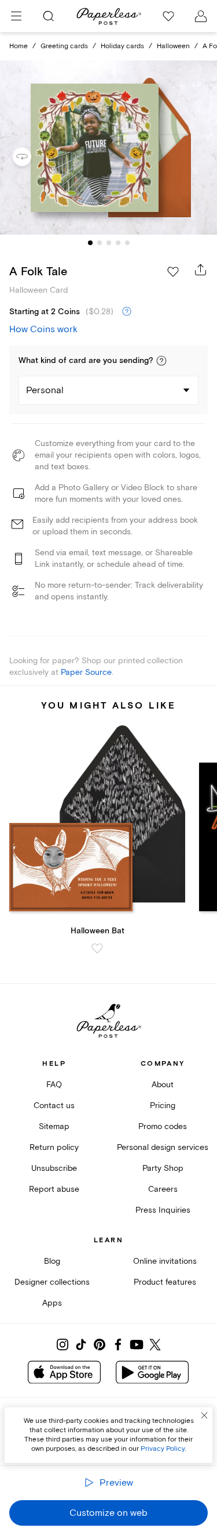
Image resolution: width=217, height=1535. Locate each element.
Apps (52, 1303)
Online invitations (165, 1261)
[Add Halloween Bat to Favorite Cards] (97, 948)
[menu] (16, 16)
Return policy (54, 1147)
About (163, 1085)
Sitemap (54, 1126)
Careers (163, 1189)
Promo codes (162, 1126)
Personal (45, 390)
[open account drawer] (201, 16)
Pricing (162, 1105)
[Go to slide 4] (118, 242)
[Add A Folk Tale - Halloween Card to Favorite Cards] (173, 272)
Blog (52, 1261)
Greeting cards (64, 46)
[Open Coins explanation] (127, 312)
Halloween (173, 46)
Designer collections (52, 1282)
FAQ (54, 1085)
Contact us (54, 1105)
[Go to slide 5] (127, 242)
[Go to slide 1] (90, 242)
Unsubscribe (54, 1168)
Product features (165, 1282)
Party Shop (162, 1168)
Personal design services (162, 1147)
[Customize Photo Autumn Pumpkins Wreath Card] (109, 147)
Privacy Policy (163, 1448)
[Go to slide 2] (99, 242)
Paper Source (86, 672)
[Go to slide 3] (108, 242)
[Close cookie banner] (204, 1415)
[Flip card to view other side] (31, 157)
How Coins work (43, 329)
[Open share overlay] (201, 269)
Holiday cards (122, 46)
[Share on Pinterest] (99, 1344)
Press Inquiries (162, 1210)
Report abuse (54, 1189)
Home (18, 46)
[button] (161, 360)
